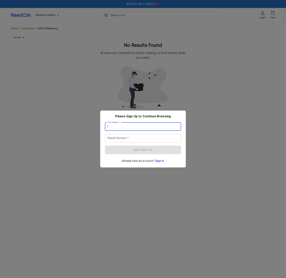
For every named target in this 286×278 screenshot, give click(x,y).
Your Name (114, 122)
